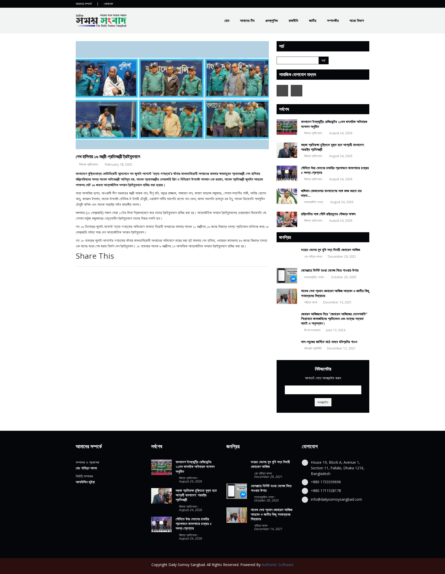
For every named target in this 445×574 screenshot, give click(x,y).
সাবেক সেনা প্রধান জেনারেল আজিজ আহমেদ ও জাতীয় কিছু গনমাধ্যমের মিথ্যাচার (335, 293)
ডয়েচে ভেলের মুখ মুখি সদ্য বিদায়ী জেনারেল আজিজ (330, 249)
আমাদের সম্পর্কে (84, 4)
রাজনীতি (293, 20)
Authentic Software (278, 564)
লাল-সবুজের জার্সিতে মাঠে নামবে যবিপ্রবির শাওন (329, 341)
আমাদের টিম (247, 20)
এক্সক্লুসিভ (271, 20)
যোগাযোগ (108, 4)
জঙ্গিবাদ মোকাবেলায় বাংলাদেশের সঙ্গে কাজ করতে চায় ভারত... (331, 193)
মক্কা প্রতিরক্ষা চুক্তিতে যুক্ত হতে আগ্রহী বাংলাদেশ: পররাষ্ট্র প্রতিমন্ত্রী (332, 147)
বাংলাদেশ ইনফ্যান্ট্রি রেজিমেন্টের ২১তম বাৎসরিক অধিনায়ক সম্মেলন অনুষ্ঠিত (334, 124)
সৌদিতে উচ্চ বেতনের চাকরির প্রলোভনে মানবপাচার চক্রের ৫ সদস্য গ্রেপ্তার (335, 170)
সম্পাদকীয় (333, 20)
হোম (226, 20)
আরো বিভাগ (356, 20)
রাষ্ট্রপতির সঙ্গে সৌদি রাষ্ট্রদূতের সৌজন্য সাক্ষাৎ (328, 213)
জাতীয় (312, 20)
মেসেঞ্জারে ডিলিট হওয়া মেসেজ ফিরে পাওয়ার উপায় (329, 270)
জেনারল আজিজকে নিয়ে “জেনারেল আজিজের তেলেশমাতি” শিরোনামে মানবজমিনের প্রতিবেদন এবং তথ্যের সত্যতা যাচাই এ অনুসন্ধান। (334, 318)
